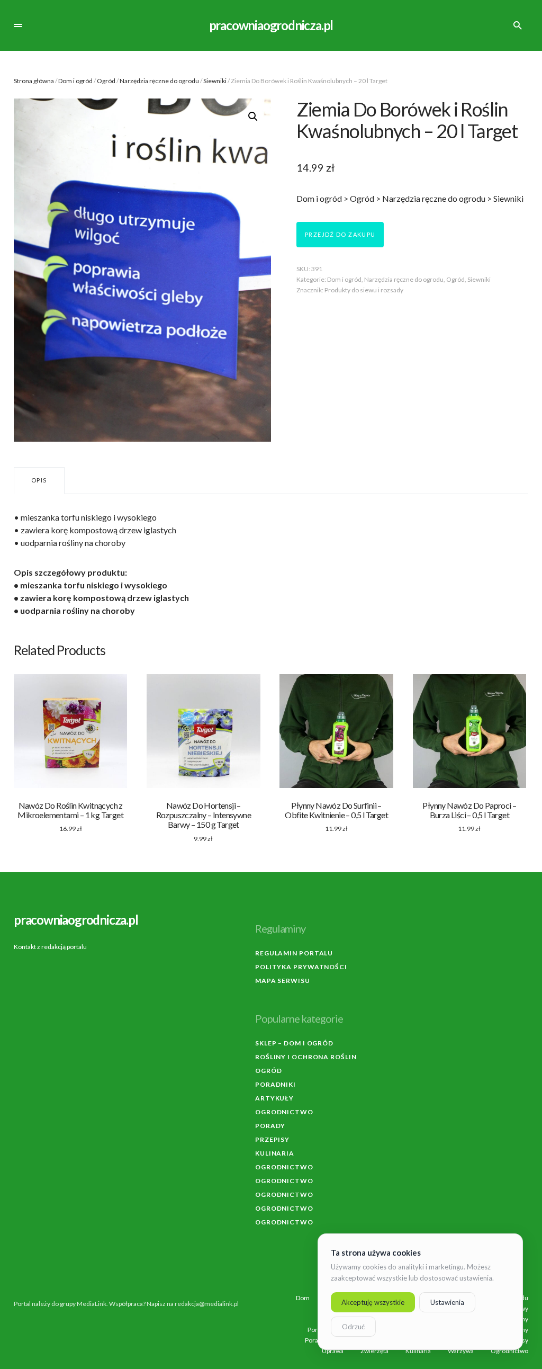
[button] (18, 25)
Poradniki (275, 1084)
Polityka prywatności (301, 967)
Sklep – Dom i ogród (294, 1043)
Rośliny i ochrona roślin (306, 1057)
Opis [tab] (39, 480)
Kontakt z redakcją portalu (50, 947)
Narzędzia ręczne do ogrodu (159, 81)
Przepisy (272, 1139)
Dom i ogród (75, 81)
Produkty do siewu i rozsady (363, 290)
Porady (270, 1126)
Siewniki (215, 81)
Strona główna (34, 81)
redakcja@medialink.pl (207, 1304)
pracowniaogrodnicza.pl (271, 25)
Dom (303, 1298)
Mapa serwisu (282, 981)
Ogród (106, 81)
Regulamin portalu (294, 953)
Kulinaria (274, 1153)
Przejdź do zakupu (340, 234)
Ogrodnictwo (284, 1112)
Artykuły (274, 1098)
